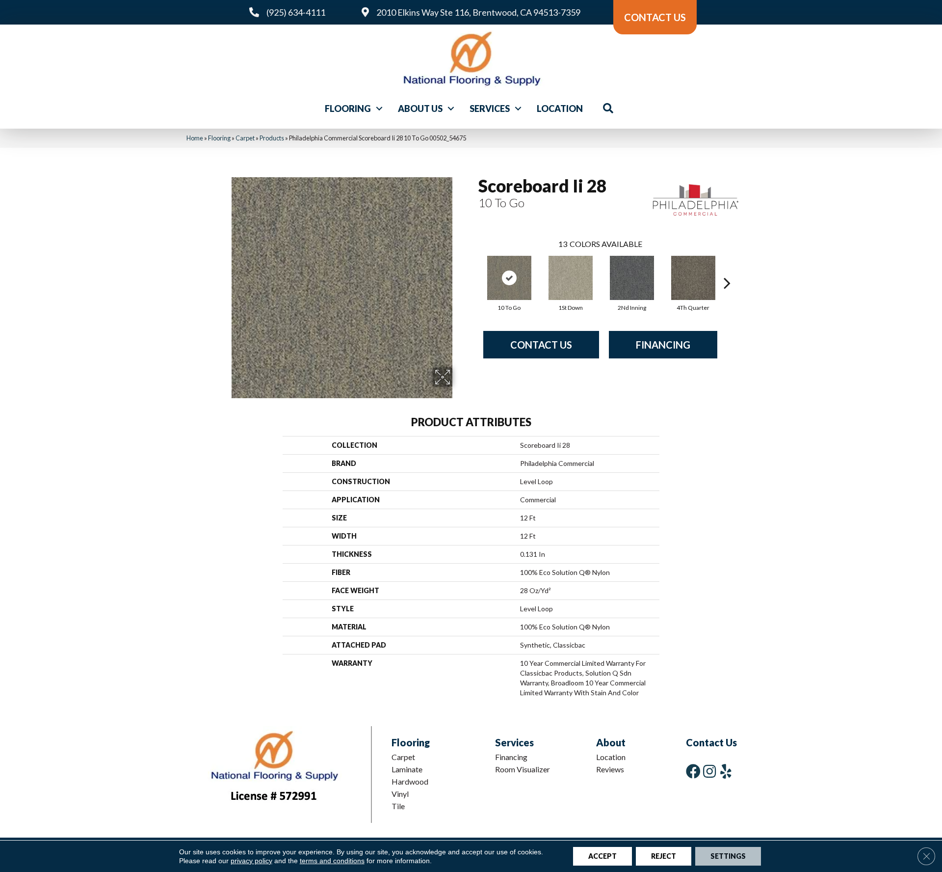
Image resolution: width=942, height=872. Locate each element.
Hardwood (410, 781)
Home (194, 138)
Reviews (610, 769)
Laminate (407, 769)
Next (727, 268)
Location (560, 108)
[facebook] (693, 771)
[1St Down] (570, 277)
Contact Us (541, 345)
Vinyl (400, 793)
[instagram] (709, 771)
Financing (663, 345)
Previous (473, 268)
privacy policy (251, 861)
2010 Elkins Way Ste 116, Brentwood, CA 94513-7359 (478, 12)
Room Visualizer (522, 769)
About (611, 742)
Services (490, 108)
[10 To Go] (509, 277)
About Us (420, 108)
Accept (602, 856)
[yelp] (726, 771)
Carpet (245, 138)
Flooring (348, 108)
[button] (379, 108)
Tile (398, 806)
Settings (728, 856)
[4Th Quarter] (693, 277)
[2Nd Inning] (631, 277)
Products (272, 138)
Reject (663, 856)
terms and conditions (332, 861)
